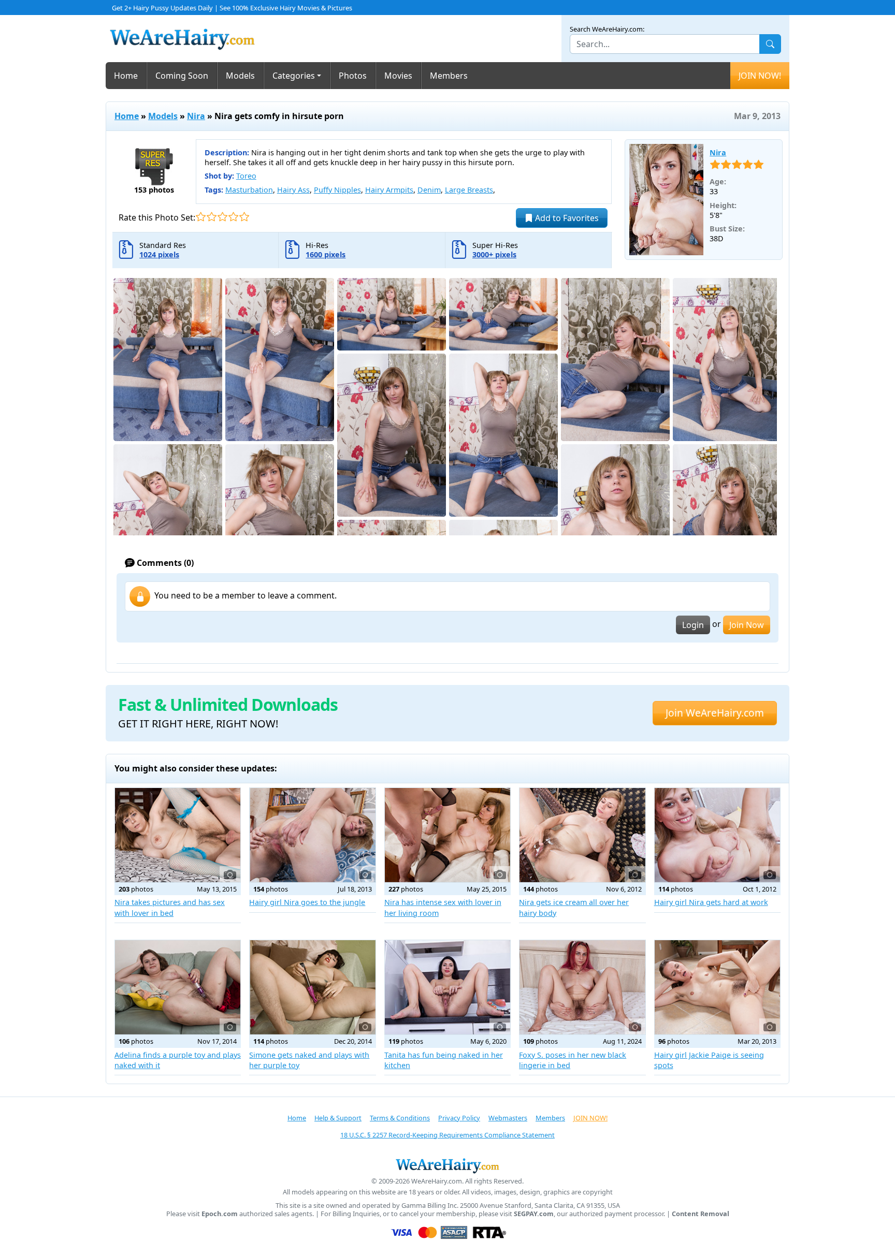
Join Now (746, 625)
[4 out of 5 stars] (233, 216)
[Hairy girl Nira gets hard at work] (717, 835)
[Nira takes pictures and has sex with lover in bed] (177, 835)
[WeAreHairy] (447, 1165)
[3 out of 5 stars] (222, 216)
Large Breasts (469, 190)
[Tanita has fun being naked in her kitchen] (447, 987)
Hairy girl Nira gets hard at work (711, 902)
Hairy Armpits (389, 190)
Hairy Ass (293, 190)
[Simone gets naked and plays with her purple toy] (312, 987)
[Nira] (666, 200)
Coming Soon (181, 75)
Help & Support (338, 1117)
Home (126, 75)
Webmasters (507, 1117)
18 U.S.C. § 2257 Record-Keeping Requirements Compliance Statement (447, 1135)
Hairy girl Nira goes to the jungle (307, 902)
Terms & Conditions (400, 1117)
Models (240, 75)
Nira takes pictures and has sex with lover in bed (169, 907)
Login (693, 625)
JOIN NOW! (760, 75)
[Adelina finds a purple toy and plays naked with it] (177, 987)
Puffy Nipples (337, 190)
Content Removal (700, 1213)
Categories (293, 75)
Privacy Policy (459, 1117)
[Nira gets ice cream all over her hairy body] (582, 835)
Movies (398, 75)
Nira (196, 116)
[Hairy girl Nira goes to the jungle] (312, 835)
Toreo (246, 176)
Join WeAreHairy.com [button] (715, 713)
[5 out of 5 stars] (244, 216)
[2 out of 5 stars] (211, 216)
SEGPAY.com (534, 1213)
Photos (353, 75)
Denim (429, 190)
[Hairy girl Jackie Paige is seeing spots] (717, 987)
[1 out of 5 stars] (200, 216)
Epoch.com (219, 1213)
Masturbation (249, 190)
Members (449, 75)
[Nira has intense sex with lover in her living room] (447, 835)
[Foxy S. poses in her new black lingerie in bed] (582, 987)
